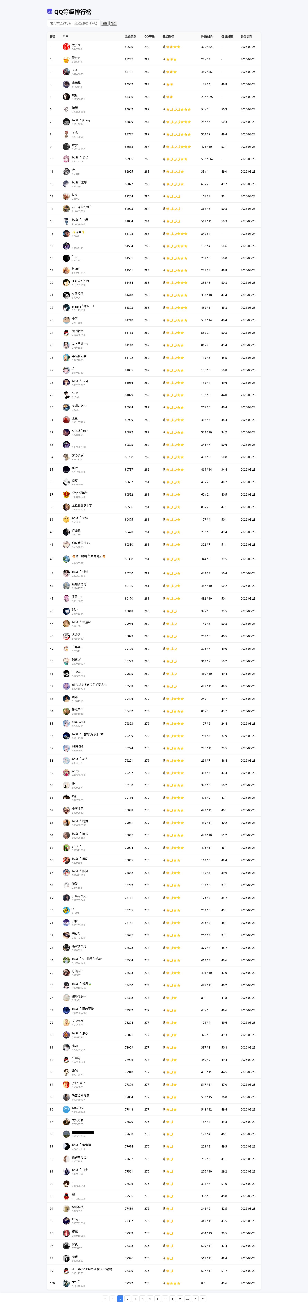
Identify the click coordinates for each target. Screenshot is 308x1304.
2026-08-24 (248, 47)
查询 (105, 23)
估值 (113, 23)
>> (203, 1298)
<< (105, 1298)
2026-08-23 (248, 84)
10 (187, 1298)
